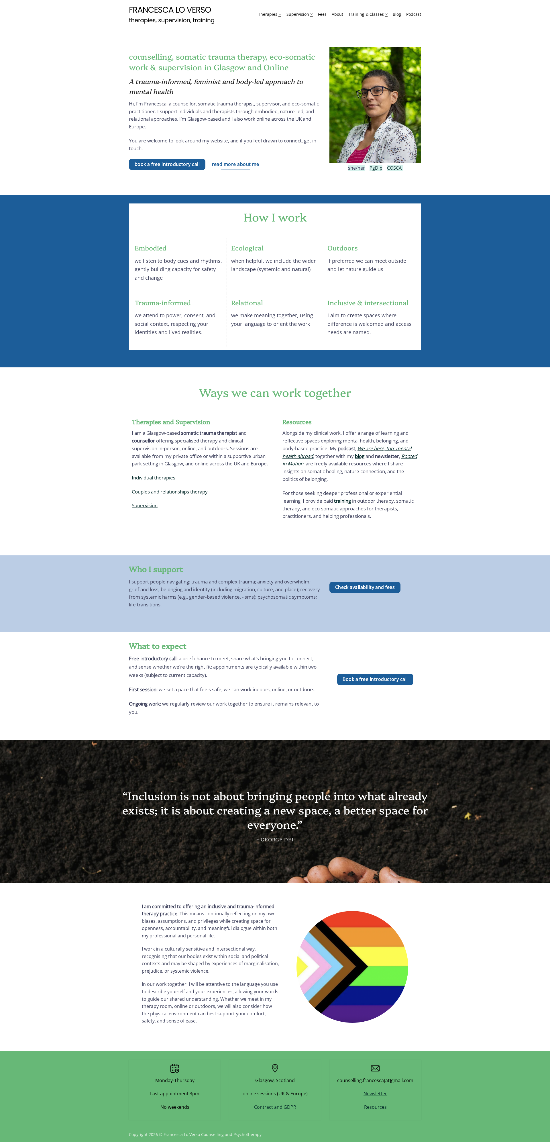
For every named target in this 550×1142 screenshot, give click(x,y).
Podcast (413, 14)
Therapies (267, 14)
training (342, 500)
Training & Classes (366, 14)
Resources (375, 1107)
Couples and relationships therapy (170, 491)
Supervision (297, 14)
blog (359, 456)
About (337, 14)
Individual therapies (153, 477)
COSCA (394, 168)
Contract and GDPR (275, 1107)
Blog (397, 14)
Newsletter (375, 1093)
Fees (322, 14)
